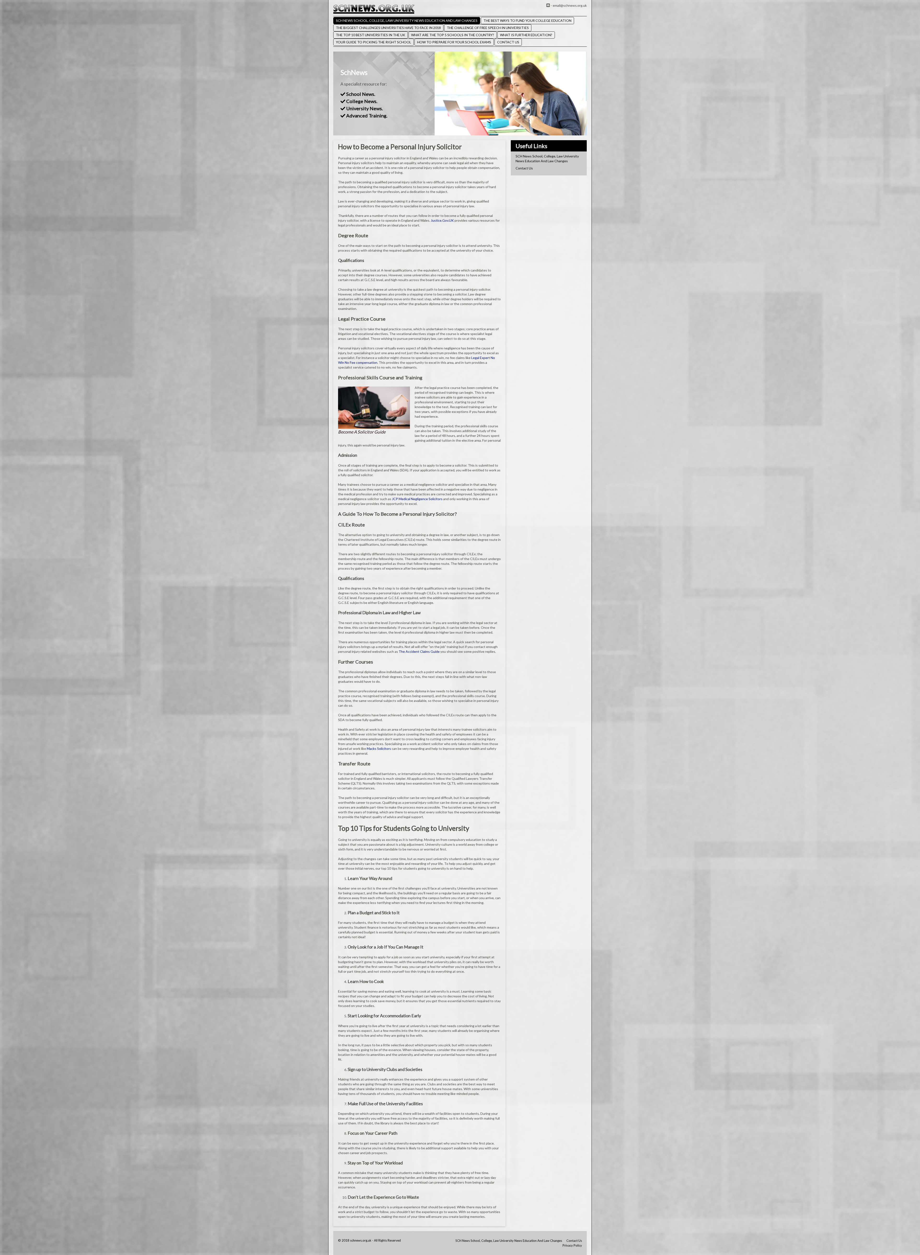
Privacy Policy (572, 1245)
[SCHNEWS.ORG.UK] (373, 8)
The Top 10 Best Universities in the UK (370, 35)
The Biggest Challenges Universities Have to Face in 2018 (388, 28)
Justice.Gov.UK (442, 220)
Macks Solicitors (379, 748)
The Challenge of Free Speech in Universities (488, 28)
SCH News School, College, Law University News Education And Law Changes (406, 20)
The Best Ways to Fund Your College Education (527, 20)
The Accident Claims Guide (419, 651)
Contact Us (508, 42)
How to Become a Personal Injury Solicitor (400, 147)
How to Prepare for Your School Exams (454, 42)
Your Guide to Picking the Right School (373, 42)
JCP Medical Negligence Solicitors (417, 499)
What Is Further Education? (526, 35)
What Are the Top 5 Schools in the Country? (452, 35)
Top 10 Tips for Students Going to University (403, 828)
